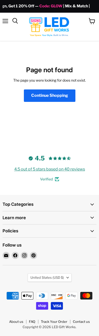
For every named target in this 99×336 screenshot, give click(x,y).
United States (47, 277)
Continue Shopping (49, 95)
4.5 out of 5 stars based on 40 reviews (49, 169)
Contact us (81, 322)
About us (16, 322)
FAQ (32, 322)
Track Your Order (54, 322)
